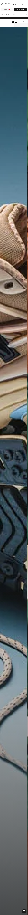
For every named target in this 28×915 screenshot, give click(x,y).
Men (7, 25)
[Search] (23, 21)
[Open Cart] (26, 21)
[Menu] (1, 21)
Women (21, 25)
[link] (14, 21)
